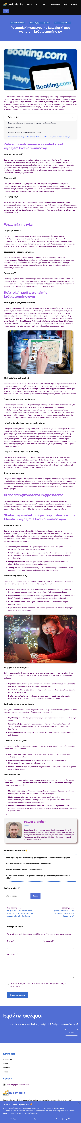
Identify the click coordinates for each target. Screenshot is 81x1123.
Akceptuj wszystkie (63, 1119)
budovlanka (15, 4)
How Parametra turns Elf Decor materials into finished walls (28, 864)
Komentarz (12, 954)
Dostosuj (13, 1119)
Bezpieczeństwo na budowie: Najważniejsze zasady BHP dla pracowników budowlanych (20, 913)
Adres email (48, 941)
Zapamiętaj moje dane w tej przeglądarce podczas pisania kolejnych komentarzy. (39, 984)
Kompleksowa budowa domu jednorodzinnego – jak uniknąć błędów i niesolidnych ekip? (38, 877)
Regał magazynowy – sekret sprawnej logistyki (24, 870)
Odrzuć (36, 1119)
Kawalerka (44, 23)
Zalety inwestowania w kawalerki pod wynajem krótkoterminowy (32, 123)
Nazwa (10, 941)
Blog (6, 11)
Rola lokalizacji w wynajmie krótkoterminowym (25, 132)
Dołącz (71, 1032)
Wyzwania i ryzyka (14, 128)
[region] (40, 1112)
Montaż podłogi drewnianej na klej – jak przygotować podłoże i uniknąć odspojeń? (38, 858)
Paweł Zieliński (35, 822)
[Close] (79, 1103)
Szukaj (35, 896)
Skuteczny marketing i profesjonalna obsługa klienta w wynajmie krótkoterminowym (39, 137)
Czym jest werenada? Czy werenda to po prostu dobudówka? (63, 913)
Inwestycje (35, 23)
